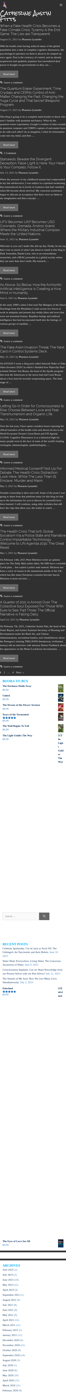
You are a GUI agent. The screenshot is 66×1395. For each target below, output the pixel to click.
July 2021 (8, 1305)
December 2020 (11, 1340)
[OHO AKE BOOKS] (5, 5)
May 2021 (8, 1315)
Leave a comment (13, 82)
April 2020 (8, 1380)
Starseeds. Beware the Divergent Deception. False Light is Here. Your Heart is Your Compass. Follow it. (32, 163)
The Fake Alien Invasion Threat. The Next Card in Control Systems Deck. (32, 349)
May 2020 (8, 1375)
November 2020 (11, 1345)
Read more (9, 74)
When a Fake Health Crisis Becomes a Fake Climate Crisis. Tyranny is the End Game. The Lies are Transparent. (30, 30)
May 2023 (8, 1284)
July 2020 (8, 1365)
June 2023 (8, 1279)
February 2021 (10, 1330)
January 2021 (10, 1335)
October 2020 (10, 1350)
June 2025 (8, 1269)
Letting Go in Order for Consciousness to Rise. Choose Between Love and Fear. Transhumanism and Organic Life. (32, 410)
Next (20, 672)
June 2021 (8, 1310)
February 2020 (10, 1390)
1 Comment (10, 153)
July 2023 (8, 1274)
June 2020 (8, 1370)
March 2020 (9, 1385)
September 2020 (11, 1355)
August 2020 (9, 1360)
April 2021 (8, 1320)
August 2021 (9, 1300)
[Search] (44, 916)
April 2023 (8, 1290)
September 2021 (11, 1295)
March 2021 (9, 1325)
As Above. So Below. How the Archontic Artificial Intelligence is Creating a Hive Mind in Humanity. (31, 289)
